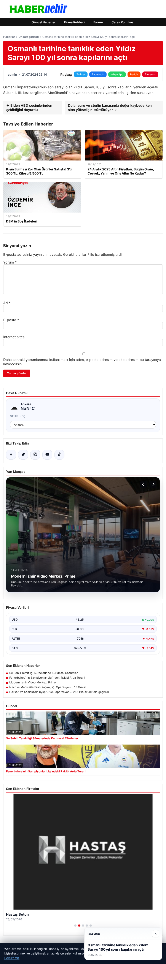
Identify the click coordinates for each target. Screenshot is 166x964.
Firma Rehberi (74, 22)
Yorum (10, 262)
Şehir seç (18, 416)
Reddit (134, 74)
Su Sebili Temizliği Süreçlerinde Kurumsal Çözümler (43, 673)
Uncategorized (29, 36)
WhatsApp (117, 74)
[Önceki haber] (143, 484)
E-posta (11, 320)
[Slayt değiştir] (75, 925)
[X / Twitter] (23, 455)
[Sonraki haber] (152, 484)
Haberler (9, 36)
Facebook (98, 74)
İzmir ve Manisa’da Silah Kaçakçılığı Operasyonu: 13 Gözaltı (48, 687)
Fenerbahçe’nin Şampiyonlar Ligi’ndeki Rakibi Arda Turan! (47, 677)
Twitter (81, 74)
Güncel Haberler (44, 22)
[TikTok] (59, 455)
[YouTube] (47, 455)
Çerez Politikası (123, 22)
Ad (7, 303)
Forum (98, 22)
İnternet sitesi (14, 337)
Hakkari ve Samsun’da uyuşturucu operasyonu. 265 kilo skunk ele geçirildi (59, 692)
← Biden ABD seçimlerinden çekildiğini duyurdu (29, 107)
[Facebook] (11, 455)
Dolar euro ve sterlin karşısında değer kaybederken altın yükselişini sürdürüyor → (110, 107)
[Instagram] (35, 455)
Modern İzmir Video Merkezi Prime (32, 682)
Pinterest (150, 74)
